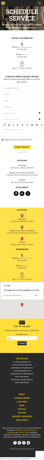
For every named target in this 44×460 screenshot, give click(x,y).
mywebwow (26, 458)
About (22, 394)
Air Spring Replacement (22, 362)
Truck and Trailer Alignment (22, 365)
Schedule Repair (22, 398)
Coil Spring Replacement (22, 371)
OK (36, 295)
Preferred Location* (12, 119)
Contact (22, 409)
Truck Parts (22, 420)
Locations (22, 401)
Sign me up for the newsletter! (18, 139)
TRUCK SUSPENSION (22, 382)
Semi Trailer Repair (22, 376)
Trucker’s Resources (22, 416)
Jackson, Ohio (23, 432)
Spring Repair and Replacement (22, 374)
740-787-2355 (22, 49)
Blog (22, 405)
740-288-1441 (22, 57)
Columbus (19, 430)
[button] (22, 305)
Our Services (22, 358)
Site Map (22, 413)
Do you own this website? (13, 295)
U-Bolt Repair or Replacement (22, 368)
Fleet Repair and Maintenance (22, 379)
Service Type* (9, 113)
